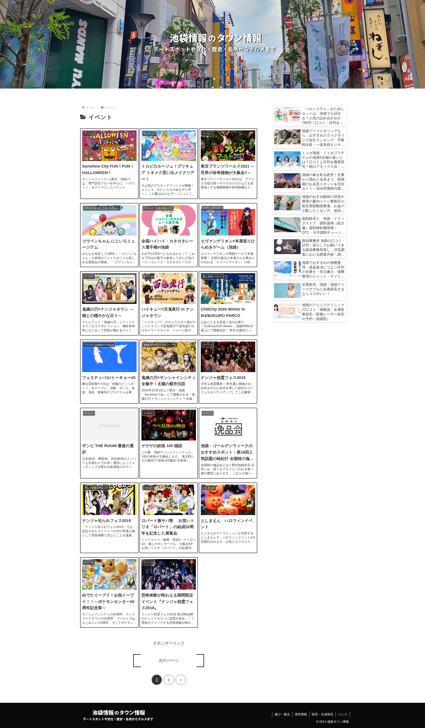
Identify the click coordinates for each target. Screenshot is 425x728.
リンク (342, 714)
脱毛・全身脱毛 (322, 714)
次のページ (169, 660)
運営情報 (301, 714)
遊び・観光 (282, 714)
